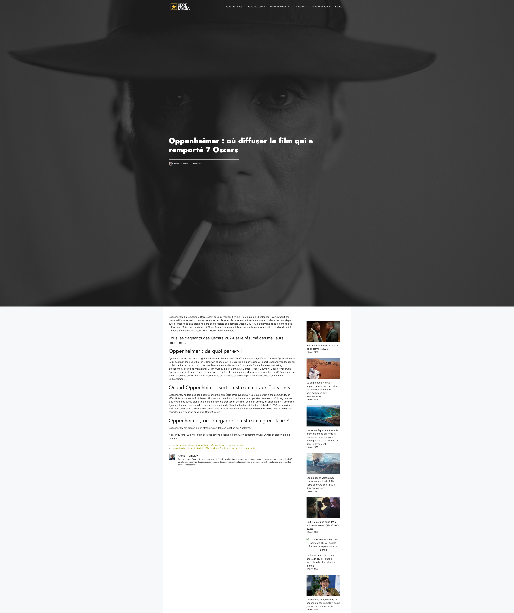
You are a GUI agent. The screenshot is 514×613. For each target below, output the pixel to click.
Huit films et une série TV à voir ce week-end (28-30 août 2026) (323, 525)
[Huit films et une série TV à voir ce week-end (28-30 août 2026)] (323, 516)
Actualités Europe (234, 6)
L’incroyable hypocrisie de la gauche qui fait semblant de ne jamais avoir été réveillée (323, 603)
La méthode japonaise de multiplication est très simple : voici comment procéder (208, 445)
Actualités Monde (278, 6)
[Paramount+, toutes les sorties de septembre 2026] (323, 339)
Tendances (300, 6)
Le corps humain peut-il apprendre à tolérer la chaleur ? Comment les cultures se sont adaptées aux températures (322, 389)
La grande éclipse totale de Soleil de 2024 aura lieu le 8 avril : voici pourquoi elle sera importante (215, 448)
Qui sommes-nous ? (320, 6)
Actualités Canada (256, 6)
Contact (339, 6)
